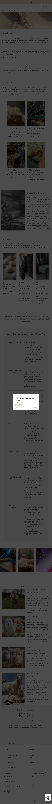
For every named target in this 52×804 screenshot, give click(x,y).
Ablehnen (16, 407)
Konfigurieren (34, 407)
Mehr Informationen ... (21, 402)
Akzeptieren (18, 404)
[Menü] (50, 794)
